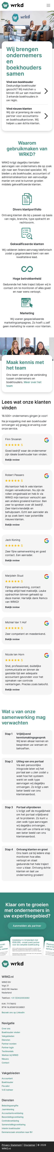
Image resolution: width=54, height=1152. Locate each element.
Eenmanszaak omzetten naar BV (17, 1132)
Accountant (7, 1078)
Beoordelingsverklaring (12, 1117)
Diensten (6, 1040)
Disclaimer (29, 1145)
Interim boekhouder (11, 1128)
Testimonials (8, 1051)
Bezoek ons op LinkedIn (13, 1012)
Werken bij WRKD (10, 1055)
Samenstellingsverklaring (13, 1124)
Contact (5, 1062)
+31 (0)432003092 (20, 998)
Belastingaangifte (10, 1105)
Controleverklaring (10, 1120)
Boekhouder (7, 1082)
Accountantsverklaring (12, 1113)
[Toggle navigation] (48, 5)
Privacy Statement (12, 1145)
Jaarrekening (8, 1109)
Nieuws (5, 1059)
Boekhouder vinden (11, 1032)
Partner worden (9, 1043)
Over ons (6, 1028)
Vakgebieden (8, 1036)
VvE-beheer (7, 1090)
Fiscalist (6, 1086)
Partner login (8, 1047)
